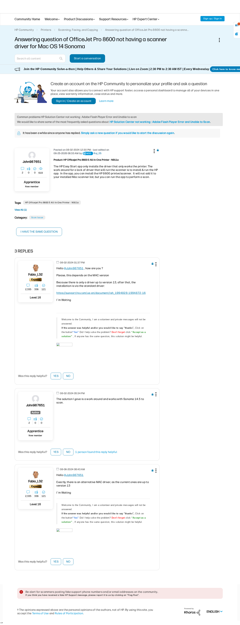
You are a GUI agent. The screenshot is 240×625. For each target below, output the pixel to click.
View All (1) (21, 209)
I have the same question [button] (39, 231)
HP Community (24, 29)
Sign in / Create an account (74, 101)
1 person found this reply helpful (96, 452)
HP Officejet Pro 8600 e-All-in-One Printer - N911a (52, 202)
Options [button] (221, 40)
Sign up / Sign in (212, 18)
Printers (46, 29)
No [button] (68, 376)
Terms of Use (40, 613)
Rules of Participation (69, 613)
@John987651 (74, 268)
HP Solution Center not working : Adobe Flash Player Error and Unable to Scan (160, 122)
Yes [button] (56, 376)
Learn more (106, 101)
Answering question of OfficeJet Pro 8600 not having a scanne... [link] (147, 29)
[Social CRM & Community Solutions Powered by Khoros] (192, 611)
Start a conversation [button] (87, 58)
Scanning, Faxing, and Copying (78, 29)
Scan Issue (37, 217)
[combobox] (40, 58)
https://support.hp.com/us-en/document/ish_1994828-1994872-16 (101, 293)
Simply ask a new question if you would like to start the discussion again (127, 133)
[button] (154, 150)
